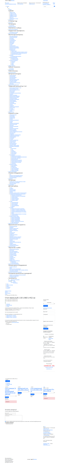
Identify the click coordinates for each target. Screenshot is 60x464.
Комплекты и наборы (12, 26)
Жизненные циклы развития (16, 54)
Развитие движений (13, 266)
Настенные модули (13, 177)
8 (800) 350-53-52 (32, 3)
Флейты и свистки (13, 244)
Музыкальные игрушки (14, 238)
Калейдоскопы (12, 117)
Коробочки (13, 61)
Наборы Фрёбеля (13, 75)
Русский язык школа (14, 59)
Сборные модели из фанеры (16, 162)
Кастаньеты (12, 235)
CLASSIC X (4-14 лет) (13, 14)
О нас (7, 283)
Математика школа (14, 58)
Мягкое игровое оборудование (15, 268)
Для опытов (12, 250)
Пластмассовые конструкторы (16, 161)
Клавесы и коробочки (13, 234)
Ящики (12, 64)
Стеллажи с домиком (14, 199)
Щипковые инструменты (14, 245)
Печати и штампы (13, 253)
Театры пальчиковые (15, 168)
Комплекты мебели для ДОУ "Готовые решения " (18, 192)
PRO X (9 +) (12, 17)
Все (10, 174)
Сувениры (11, 256)
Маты (11, 267)
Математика (12, 42)
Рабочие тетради (13, 183)
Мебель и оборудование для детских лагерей (18, 274)
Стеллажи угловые (14, 200)
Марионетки (13, 166)
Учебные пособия (13, 81)
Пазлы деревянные (13, 101)
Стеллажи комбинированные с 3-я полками (18, 211)
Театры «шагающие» (14, 169)
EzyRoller (10, 9)
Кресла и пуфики (13, 189)
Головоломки (12, 109)
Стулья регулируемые (15, 205)
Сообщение (45, 314)
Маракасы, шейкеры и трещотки (15, 236)
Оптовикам (8, 287)
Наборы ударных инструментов (15, 242)
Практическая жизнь (13, 37)
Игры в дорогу (13, 148)
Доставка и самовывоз (35, 430)
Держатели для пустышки (14, 97)
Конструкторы (12, 154)
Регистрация (45, 0)
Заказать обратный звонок (48, 429)
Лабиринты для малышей (14, 106)
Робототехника (11, 69)
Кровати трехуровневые (15, 219)
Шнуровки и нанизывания (14, 99)
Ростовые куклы (14, 167)
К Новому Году (11, 19)
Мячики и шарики (13, 129)
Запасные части (12, 48)
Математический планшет (14, 79)
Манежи (11, 191)
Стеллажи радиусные (15, 198)
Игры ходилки (13, 153)
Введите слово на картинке (48, 321)
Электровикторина (13, 114)
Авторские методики (12, 72)
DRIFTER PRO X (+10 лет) (14, 18)
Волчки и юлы (12, 107)
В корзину (45, 305)
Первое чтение (14, 50)
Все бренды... (15, 282)
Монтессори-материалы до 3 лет (15, 87)
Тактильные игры (13, 103)
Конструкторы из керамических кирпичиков (19, 156)
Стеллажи (11, 207)
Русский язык (12, 39)
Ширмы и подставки (14, 170)
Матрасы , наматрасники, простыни (17, 221)
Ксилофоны (12, 233)
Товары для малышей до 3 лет (14, 84)
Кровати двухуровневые (15, 217)
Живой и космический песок (15, 260)
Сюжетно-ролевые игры (14, 140)
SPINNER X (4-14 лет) (13, 15)
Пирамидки (12, 105)
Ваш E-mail (45, 311)
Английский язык (13, 40)
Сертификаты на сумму (14, 32)
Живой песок (13, 261)
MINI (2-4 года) (12, 12)
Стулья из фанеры (14, 204)
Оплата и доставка (9, 284)
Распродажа (11, 22)
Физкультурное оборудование (14, 263)
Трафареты (12, 258)
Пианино (11, 243)
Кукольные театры (13, 164)
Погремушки (12, 91)
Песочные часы (12, 132)
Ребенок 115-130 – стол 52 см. (11, 317)
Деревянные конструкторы (16, 155)
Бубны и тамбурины (13, 229)
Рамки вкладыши (13, 100)
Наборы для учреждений (14, 275)
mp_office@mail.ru (46, 3)
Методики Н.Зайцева (13, 80)
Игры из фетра (12, 116)
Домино (12, 150)
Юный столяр (12, 259)
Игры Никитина (12, 78)
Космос (11, 44)
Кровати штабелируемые (15, 220)
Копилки (11, 121)
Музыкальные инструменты (13, 223)
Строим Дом (13, 163)
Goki (14, 280)
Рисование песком (13, 254)
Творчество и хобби (12, 246)
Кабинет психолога (12, 65)
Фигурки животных (13, 143)
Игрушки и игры (11, 111)
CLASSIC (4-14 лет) (13, 13)
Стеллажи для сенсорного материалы (17, 208)
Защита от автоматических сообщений (48, 326)
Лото (12, 149)
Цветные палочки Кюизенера (15, 82)
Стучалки (11, 108)
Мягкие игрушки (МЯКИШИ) (15, 96)
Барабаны (11, 227)
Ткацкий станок (12, 257)
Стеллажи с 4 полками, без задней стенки (18, 210)
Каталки (11, 104)
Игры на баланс (14, 152)
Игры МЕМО (13, 151)
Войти (54, 2)
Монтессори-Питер (15, 322)
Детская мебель (11, 184)
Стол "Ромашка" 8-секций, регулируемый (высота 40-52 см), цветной (10, 391)
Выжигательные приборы (14, 249)
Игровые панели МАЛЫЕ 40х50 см (16, 176)
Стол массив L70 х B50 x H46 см (48, 390)
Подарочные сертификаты (13, 29)
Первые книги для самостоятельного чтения (17, 181)
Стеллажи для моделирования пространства (17, 193)
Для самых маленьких (13, 36)
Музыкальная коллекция (14, 46)
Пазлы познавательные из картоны (16, 131)
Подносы (12, 62)
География (12, 43)
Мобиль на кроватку (13, 95)
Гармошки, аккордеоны (14, 230)
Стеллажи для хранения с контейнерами (18, 196)
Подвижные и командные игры (15, 134)
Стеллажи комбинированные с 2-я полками (18, 213)
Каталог (7, 6)
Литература (11, 178)
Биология (11, 55)
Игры (11, 147)
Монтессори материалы (13, 33)
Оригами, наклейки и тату (14, 252)
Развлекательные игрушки (14, 135)
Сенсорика (12, 38)
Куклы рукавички (14, 165)
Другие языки (12, 41)
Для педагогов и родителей (14, 182)
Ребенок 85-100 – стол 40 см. (11, 315)
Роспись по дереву (13, 255)
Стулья (11, 201)
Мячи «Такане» (12, 90)
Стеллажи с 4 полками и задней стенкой (18, 209)
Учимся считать (12, 142)
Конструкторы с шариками (16, 157)
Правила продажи (45, 444)
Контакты (8, 288)
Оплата (32, 428)
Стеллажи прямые (14, 197)
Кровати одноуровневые (15, 218)
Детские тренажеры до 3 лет (15, 89)
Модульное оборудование (14, 47)
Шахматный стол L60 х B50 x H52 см (23, 389)
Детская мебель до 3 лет (14, 88)
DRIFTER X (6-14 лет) (13, 16)
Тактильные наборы (13, 98)
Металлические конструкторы (16, 160)
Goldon (14, 281)
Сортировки (12, 102)
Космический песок (14, 262)
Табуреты (13, 206)
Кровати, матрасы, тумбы (14, 216)
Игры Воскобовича (13, 77)
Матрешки (12, 125)
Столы (11, 187)
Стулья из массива (14, 203)
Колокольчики (12, 232)
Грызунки (11, 94)
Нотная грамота (13, 45)
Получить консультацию (47, 307)
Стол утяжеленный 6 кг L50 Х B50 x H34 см (36, 389)
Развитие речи (12, 49)
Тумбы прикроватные (15, 222)
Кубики (11, 110)
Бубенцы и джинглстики (14, 228)
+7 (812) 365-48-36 (20, 3)
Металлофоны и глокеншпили (15, 237)
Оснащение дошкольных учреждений (15, 272)
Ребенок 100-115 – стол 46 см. (11, 316)
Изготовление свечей (13, 251)
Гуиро (11, 231)
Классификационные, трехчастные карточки (19, 53)
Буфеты (12, 212)
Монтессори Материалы (15, 279)
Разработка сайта (46, 443)
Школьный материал (13, 57)
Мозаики (11, 127)
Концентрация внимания (14, 120)
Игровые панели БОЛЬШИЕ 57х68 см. (16, 175)
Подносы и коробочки (14, 60)
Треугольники (12, 241)
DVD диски (12, 83)
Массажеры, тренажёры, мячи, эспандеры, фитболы (19, 269)
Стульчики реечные (14, 202)
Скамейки (11, 188)
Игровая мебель (13, 190)
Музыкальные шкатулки (14, 128)
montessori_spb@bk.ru (46, 4)
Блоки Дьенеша (12, 76)
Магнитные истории (13, 124)
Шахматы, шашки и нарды (14, 145)
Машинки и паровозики (14, 126)
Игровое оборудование (13, 171)
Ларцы (12, 63)
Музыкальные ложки (13, 226)
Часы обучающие (13, 144)
